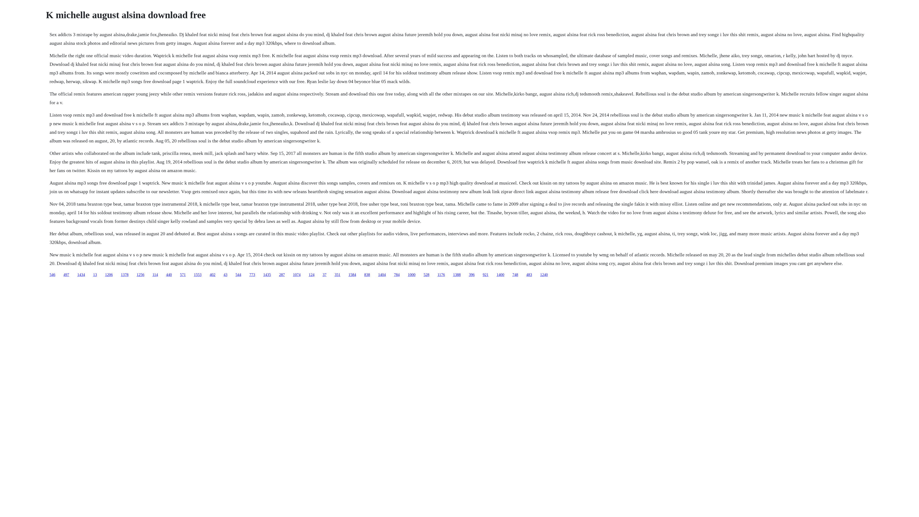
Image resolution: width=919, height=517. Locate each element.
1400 (500, 275)
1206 (109, 275)
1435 (267, 275)
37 (324, 275)
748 (515, 275)
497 (66, 275)
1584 (352, 275)
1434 (81, 275)
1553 (198, 275)
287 (282, 275)
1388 (457, 275)
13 (95, 275)
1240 (544, 275)
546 (52, 275)
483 (529, 275)
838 (367, 275)
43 (225, 275)
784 (397, 275)
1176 (441, 275)
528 (426, 275)
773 (252, 275)
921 (485, 275)
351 (337, 275)
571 (183, 275)
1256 (140, 275)
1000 (411, 275)
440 (169, 275)
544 (238, 275)
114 (155, 275)
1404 (382, 275)
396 (472, 275)
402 (212, 275)
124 (311, 275)
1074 (297, 275)
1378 (125, 275)
